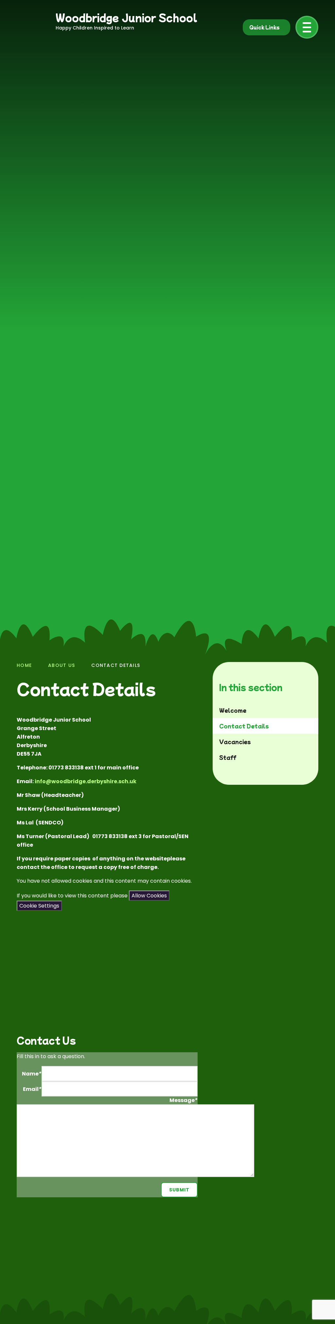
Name (32, 1073)
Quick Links (264, 27)
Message (183, 1100)
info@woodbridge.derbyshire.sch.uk (85, 781)
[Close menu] (306, 27)
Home (24, 665)
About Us (61, 665)
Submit (179, 1189)
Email (32, 1089)
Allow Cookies (149, 895)
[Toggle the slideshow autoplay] (314, 609)
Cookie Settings (39, 906)
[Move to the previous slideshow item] (279, 609)
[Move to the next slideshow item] (296, 609)
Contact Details (115, 665)
